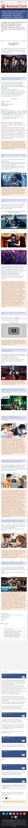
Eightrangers (9, 169)
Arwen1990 (7, 713)
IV (14, 615)
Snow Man (8, 470)
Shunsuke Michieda (11, 90)
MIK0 (4, 765)
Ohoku (7, 276)
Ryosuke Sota (10, 528)
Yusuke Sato (3, 528)
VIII (20, 615)
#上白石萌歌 (4, 113)
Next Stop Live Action (6, 40)
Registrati (21, 1)
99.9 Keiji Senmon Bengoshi (11, 167)
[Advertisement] (14, 656)
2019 (4, 163)
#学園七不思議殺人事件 (7, 104)
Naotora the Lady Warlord (14, 276)
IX (21, 615)
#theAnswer (6, 115)
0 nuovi (24, 671)
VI (16, 615)
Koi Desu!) (13, 469)
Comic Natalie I (4, 617)
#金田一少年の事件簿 (6, 101)
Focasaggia (7, 737)
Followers (14, 269)
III (12, 615)
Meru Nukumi (7, 469)
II (11, 615)
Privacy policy (14, 826)
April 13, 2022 (13, 118)
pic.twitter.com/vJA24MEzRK (15, 115)
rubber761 (5, 751)
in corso (16, 137)
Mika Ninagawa (16, 267)
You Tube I (3, 619)
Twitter (2, 620)
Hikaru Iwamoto (14, 470)
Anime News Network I (6, 615)
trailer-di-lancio (5, 623)
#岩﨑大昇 (9, 113)
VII (18, 615)
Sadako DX (4, 155)
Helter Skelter (8, 269)
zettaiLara (7, 674)
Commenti (24, 40)
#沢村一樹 (14, 113)
